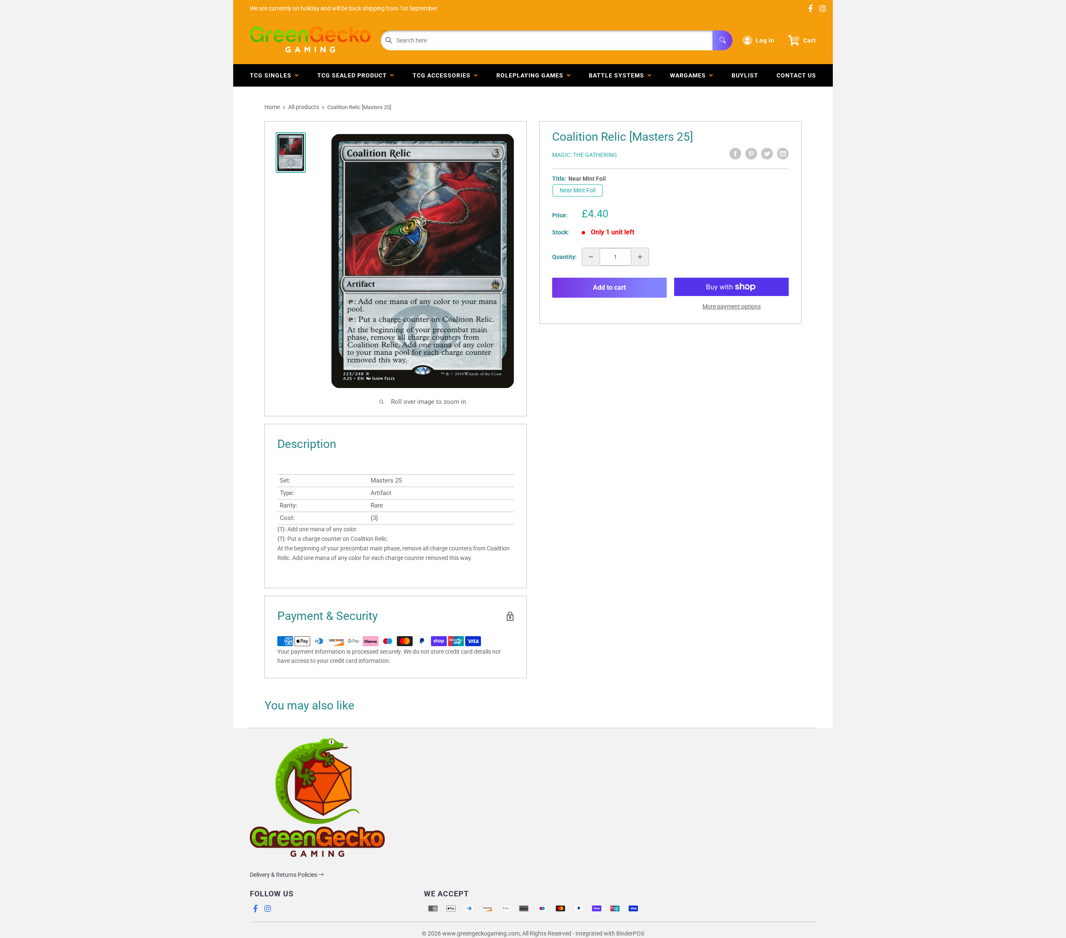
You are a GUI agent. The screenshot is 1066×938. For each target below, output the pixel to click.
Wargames (689, 75)
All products (303, 107)
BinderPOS (630, 933)
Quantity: (564, 257)
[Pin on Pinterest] (751, 153)
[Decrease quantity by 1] (591, 257)
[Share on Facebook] (735, 153)
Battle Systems (618, 75)
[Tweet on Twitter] (767, 153)
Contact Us (796, 75)
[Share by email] (783, 153)
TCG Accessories (443, 75)
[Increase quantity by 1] (640, 257)
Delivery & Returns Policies (284, 874)
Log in (765, 40)
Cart (809, 40)
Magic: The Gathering (584, 155)
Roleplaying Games (531, 75)
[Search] (722, 40)
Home (272, 107)
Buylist (745, 75)
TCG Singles (272, 75)
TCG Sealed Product (353, 75)
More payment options (731, 306)
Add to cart (609, 287)
